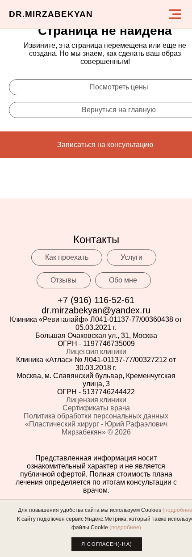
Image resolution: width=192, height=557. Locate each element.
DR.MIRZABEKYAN (51, 14)
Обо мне (123, 280)
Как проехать (66, 257)
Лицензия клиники (96, 351)
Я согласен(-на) (106, 544)
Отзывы (63, 280)
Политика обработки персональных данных (96, 416)
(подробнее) (125, 527)
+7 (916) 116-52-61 (96, 300)
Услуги (131, 257)
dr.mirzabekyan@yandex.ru (96, 310)
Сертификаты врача (96, 408)
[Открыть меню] (175, 14)
